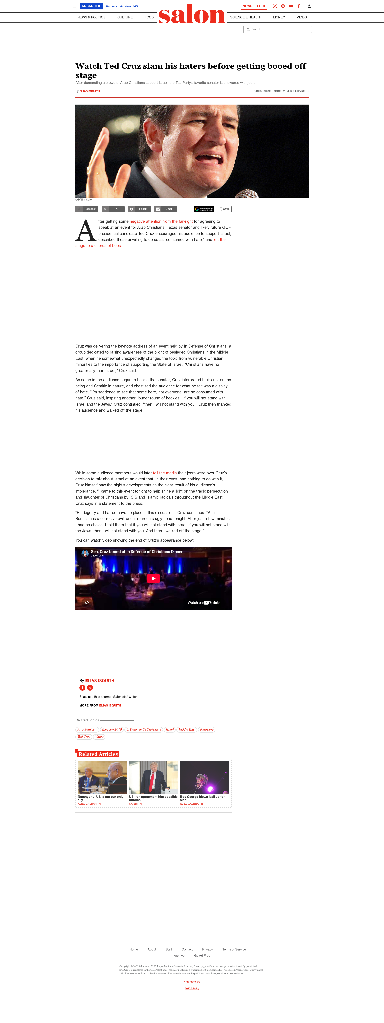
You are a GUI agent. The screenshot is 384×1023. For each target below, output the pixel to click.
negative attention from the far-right (161, 222)
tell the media (165, 473)
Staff (169, 949)
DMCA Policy (192, 989)
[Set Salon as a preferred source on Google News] (204, 209)
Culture (125, 17)
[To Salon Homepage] (192, 13)
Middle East (186, 729)
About (152, 949)
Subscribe (91, 6)
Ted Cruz (83, 737)
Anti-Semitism (87, 729)
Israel (170, 729)
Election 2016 (112, 729)
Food (149, 17)
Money (279, 17)
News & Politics (91, 17)
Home (133, 949)
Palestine (206, 729)
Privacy (207, 949)
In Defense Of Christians (143, 729)
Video (302, 17)
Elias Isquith (89, 91)
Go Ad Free (202, 955)
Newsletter (254, 6)
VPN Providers (192, 982)
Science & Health (245, 17)
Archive (179, 955)
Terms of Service (234, 949)
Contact (187, 949)
